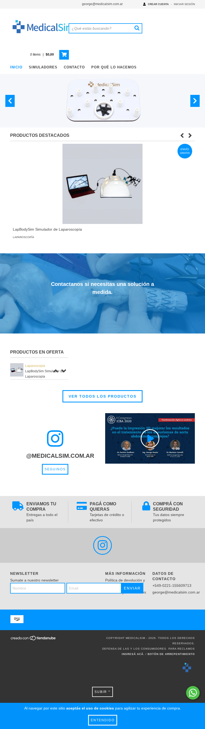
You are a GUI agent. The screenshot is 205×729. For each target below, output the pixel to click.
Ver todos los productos (102, 396)
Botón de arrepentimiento (171, 654)
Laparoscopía (23, 237)
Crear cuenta (158, 4)
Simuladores (43, 67)
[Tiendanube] (33, 639)
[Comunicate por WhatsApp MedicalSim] (193, 693)
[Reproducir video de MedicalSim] (150, 438)
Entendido (103, 720)
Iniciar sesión (184, 4)
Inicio (16, 67)
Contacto (74, 67)
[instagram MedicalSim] (102, 545)
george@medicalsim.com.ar (102, 4)
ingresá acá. (133, 654)
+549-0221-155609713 (171, 585)
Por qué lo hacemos (114, 67)
